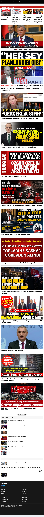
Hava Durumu (4, 497)
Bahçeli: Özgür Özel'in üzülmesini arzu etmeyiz (13, 176)
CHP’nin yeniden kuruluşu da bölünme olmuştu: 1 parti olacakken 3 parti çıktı (21, 205)
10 (24, 49)
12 (26, 49)
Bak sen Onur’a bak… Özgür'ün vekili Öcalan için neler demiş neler (18, 147)
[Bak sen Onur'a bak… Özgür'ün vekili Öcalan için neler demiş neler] (22, 133)
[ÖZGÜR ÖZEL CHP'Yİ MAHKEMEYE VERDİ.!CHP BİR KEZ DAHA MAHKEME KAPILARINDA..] (22, 394)
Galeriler (8, 4)
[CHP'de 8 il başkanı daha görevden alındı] (22, 336)
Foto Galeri (3, 489)
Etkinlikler (24, 493)
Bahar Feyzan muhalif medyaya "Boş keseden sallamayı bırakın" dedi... (20, 118)
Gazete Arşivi (3, 501)
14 (29, 49)
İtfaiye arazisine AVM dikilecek (7, 7)
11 (25, 49)
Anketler (2, 493)
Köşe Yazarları (4, 491)
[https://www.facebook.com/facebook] (2, 485)
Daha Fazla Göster (22, 414)
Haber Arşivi (24, 499)
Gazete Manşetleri (4, 499)
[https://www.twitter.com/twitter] (4, 485)
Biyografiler (24, 491)
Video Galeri (24, 489)
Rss (21, 509)
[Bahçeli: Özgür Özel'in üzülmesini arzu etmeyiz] (22, 162)
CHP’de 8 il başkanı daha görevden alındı (12, 350)
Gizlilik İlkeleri (17, 509)
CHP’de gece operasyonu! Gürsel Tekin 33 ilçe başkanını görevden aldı (19, 263)
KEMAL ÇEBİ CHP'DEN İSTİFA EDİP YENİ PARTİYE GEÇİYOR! (15, 234)
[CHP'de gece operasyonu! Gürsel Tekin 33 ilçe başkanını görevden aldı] (22, 249)
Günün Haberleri (25, 497)
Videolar (3, 4)
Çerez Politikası (11, 509)
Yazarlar (12, 4)
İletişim (6, 509)
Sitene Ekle (25, 509)
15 (30, 49)
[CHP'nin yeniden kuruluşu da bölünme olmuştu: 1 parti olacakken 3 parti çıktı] (22, 192)
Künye (2, 509)
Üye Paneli (17, 4)
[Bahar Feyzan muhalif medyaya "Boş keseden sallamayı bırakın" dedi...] (22, 104)
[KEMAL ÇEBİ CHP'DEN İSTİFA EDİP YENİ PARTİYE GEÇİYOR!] (22, 220)
